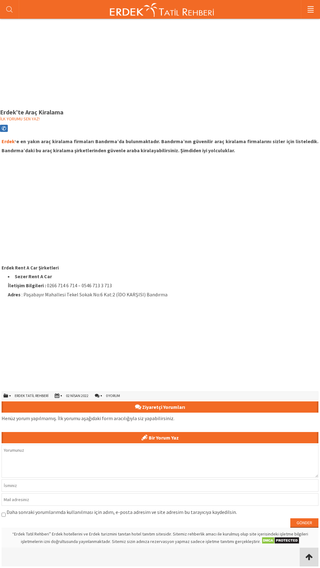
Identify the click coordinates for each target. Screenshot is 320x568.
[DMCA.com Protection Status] (280, 541)
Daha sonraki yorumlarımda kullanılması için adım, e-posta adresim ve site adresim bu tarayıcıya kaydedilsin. (122, 512)
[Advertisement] (160, 63)
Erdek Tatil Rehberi (31, 395)
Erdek (8, 141)
